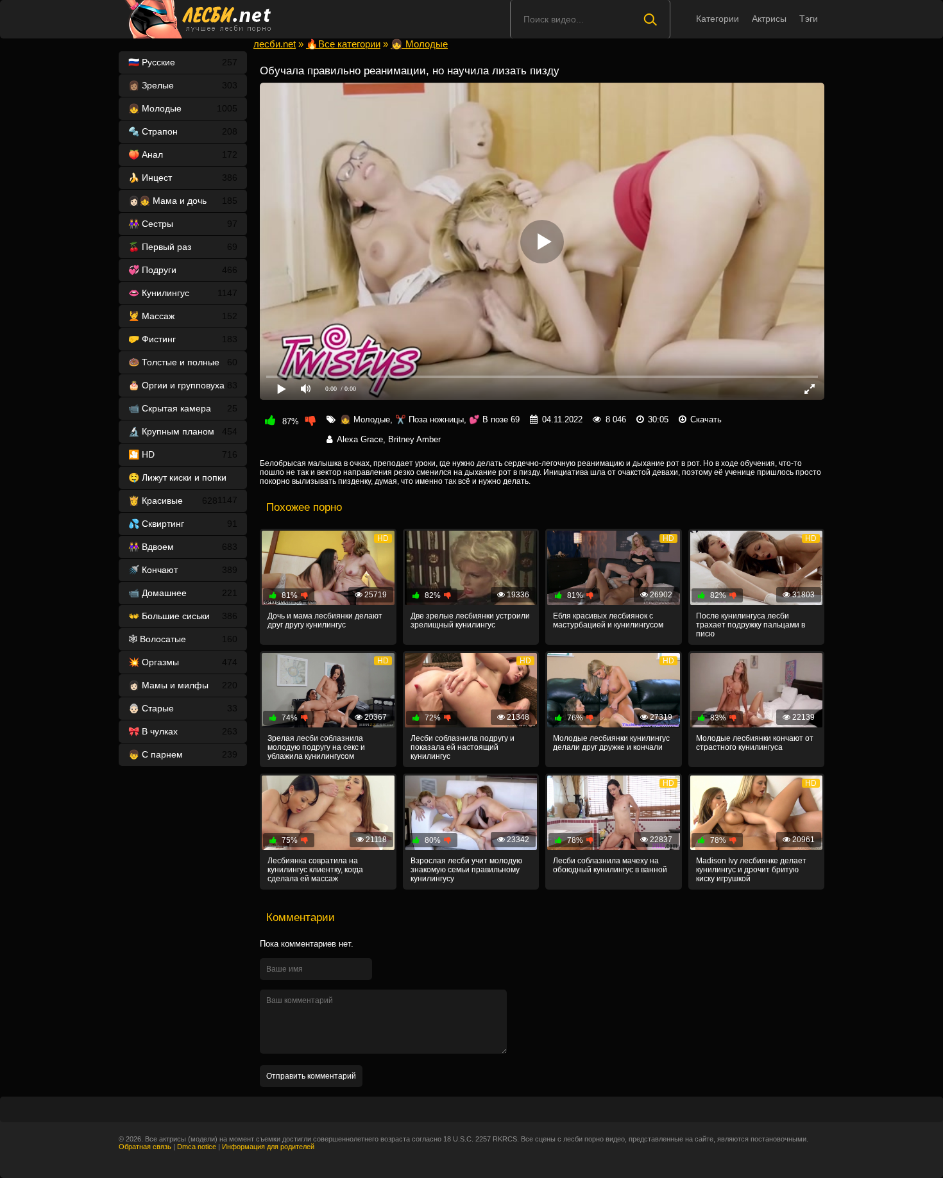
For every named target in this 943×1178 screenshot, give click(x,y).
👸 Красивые (172, 500)
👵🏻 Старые (182, 708)
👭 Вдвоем (182, 547)
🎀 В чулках (182, 731)
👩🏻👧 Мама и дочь (182, 200)
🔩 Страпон (182, 131)
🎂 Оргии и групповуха (182, 385)
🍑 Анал (182, 154)
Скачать (706, 419)
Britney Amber (414, 439)
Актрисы (769, 18)
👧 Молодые (182, 108)
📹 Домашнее (182, 593)
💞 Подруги (182, 270)
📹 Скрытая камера (182, 408)
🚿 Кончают (182, 570)
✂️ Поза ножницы (429, 419)
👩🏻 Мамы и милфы (182, 685)
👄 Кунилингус (182, 293)
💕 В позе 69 (494, 419)
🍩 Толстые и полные (182, 362)
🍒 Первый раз (182, 247)
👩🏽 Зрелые (182, 85)
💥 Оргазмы (182, 662)
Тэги (808, 18)
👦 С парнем (182, 754)
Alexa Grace (360, 439)
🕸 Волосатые (182, 639)
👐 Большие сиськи (182, 616)
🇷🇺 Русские (182, 62)
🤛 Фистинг (182, 339)
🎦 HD (182, 454)
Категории (717, 18)
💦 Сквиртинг (182, 523)
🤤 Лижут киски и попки (182, 480)
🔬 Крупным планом (182, 431)
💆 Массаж (182, 316)
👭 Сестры (182, 224)
